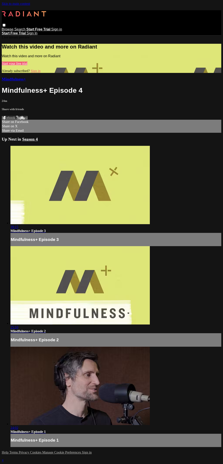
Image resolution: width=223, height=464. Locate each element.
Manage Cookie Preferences (62, 452)
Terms (14, 452)
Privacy (24, 452)
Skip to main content (16, 3)
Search (20, 29)
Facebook (9, 117)
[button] (4, 25)
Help (5, 452)
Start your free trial (14, 63)
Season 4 (30, 139)
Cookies (36, 452)
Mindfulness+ (14, 79)
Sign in (56, 29)
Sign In (32, 33)
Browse (8, 29)
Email (24, 117)
